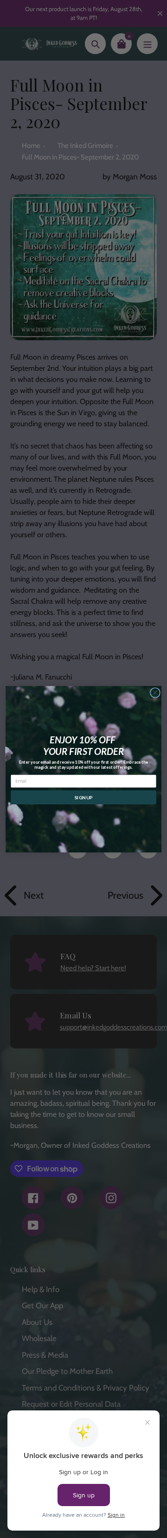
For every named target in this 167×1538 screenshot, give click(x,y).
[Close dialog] (155, 692)
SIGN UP (84, 797)
